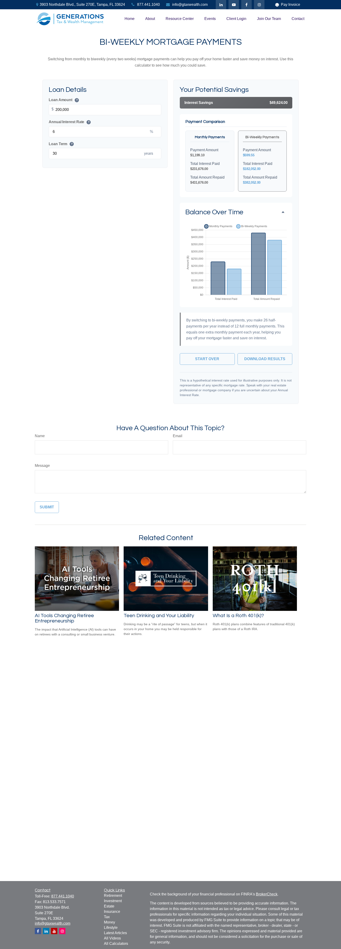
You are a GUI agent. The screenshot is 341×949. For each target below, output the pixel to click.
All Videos (112, 938)
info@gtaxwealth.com (190, 4)
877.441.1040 (148, 4)
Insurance (112, 912)
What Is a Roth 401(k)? (238, 615)
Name (40, 436)
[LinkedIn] (221, 4)
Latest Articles (115, 933)
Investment (113, 901)
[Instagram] (62, 931)
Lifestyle (111, 928)
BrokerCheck (266, 894)
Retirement (113, 896)
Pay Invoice (290, 4)
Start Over (207, 359)
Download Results (264, 359)
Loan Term (61, 144)
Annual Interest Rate (69, 122)
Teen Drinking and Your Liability (159, 615)
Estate (109, 906)
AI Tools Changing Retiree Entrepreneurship (64, 618)
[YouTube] (233, 4)
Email (177, 436)
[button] (129, 19)
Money (109, 922)
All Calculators (116, 944)
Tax (107, 917)
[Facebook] (246, 4)
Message (42, 466)
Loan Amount (63, 100)
